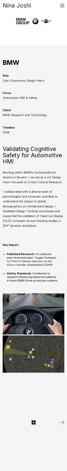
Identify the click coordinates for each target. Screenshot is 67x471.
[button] (62, 5)
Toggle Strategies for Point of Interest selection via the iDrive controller (31, 261)
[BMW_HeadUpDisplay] (33, 314)
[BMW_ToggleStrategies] (33, 354)
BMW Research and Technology (25, 115)
